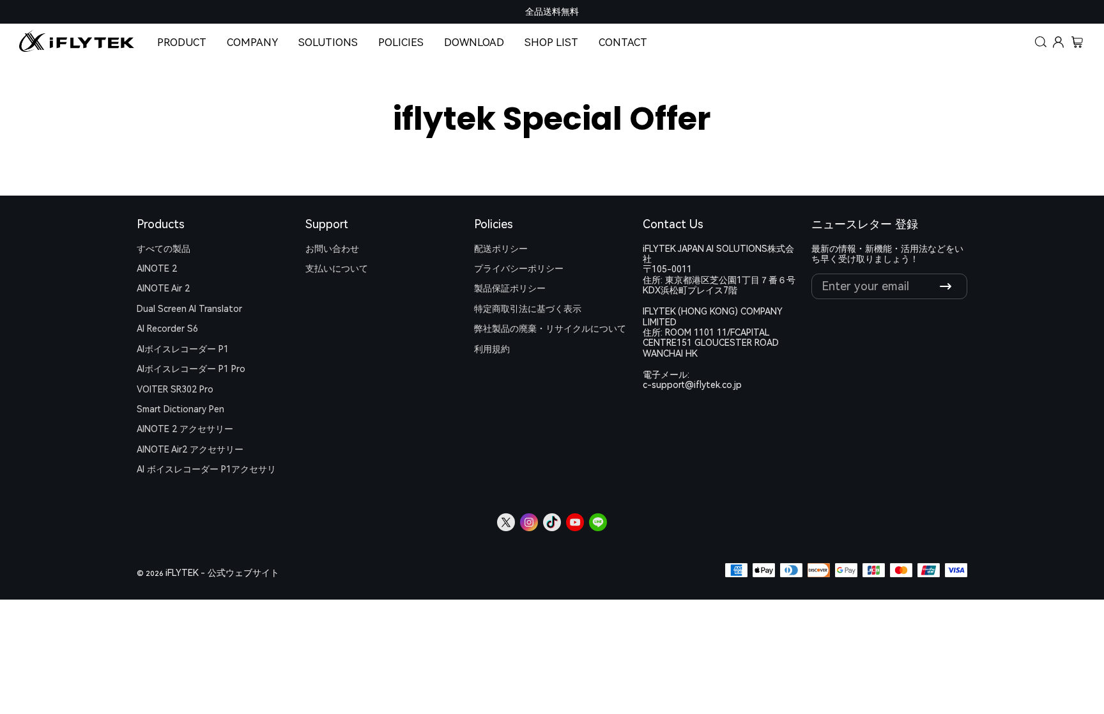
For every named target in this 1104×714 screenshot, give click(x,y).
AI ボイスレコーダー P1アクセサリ (206, 469)
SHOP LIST (551, 42)
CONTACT (623, 42)
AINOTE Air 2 (163, 288)
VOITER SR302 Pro (175, 389)
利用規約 (492, 349)
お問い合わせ (332, 249)
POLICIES (401, 42)
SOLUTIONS (328, 42)
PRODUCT (181, 42)
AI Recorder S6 (167, 328)
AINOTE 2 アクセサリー (185, 429)
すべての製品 (163, 249)
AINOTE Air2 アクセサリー (190, 449)
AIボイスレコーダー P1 (183, 349)
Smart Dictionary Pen (180, 409)
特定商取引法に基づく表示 (527, 309)
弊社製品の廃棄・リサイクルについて (550, 328)
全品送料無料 (552, 11)
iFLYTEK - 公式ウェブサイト (222, 573)
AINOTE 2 (157, 268)
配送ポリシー (501, 249)
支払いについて (336, 268)
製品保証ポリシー (510, 288)
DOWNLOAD (474, 42)
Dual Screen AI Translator (189, 309)
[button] (1041, 42)
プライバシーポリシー (519, 268)
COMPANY (252, 42)
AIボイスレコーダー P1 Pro (191, 369)
